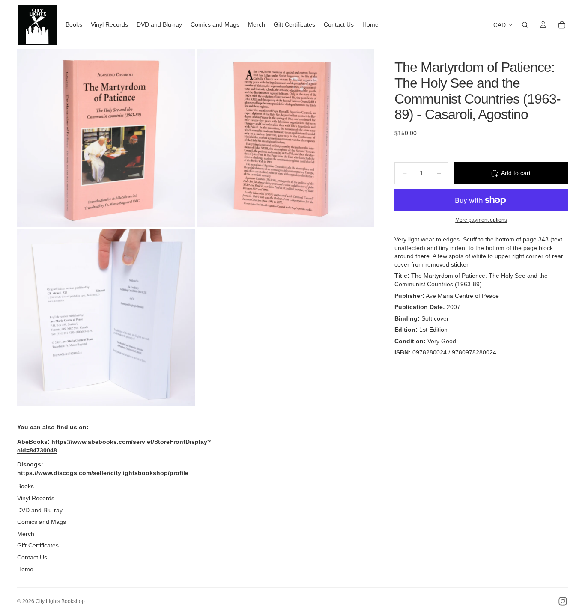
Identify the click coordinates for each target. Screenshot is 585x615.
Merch (25, 533)
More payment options (481, 220)
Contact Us (32, 557)
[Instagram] (563, 601)
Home (25, 569)
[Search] (525, 24)
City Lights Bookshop (60, 601)
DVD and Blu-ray (40, 510)
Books (25, 486)
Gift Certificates (38, 545)
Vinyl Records (35, 498)
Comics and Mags (41, 521)
